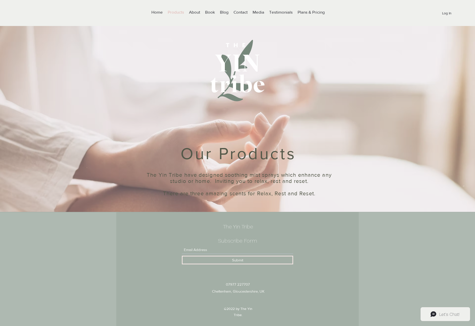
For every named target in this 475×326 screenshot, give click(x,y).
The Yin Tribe (238, 227)
